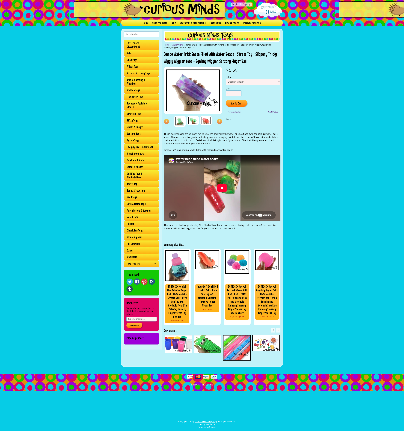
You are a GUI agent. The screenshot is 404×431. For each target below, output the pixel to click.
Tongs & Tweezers (136, 190)
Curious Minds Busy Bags (206, 422)
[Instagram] (152, 281)
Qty (227, 89)
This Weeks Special (252, 23)
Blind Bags (132, 60)
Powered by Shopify (207, 427)
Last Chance (215, 23)
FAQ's (173, 23)
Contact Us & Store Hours (193, 23)
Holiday (130, 224)
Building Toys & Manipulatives (134, 175)
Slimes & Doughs (135, 127)
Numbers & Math (135, 160)
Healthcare (132, 217)
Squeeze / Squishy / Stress (137, 105)
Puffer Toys (133, 140)
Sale (129, 53)
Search (195, 384)
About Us (207, 384)
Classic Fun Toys (135, 230)
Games (130, 250)
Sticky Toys (132, 120)
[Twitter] (129, 281)
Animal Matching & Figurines (136, 81)
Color (228, 77)
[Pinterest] (144, 281)
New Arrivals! (232, 23)
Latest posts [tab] (133, 264)
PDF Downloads (134, 244)
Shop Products (159, 23)
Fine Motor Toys (135, 96)
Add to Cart (236, 103)
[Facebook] (137, 281)
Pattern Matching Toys (138, 73)
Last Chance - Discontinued (133, 44)
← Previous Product (233, 112)
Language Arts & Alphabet (140, 147)
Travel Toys (133, 184)
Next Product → (274, 112)
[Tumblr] (129, 289)
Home (146, 23)
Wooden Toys (133, 90)
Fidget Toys (132, 66)
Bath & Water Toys (136, 204)
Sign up (246, 4)
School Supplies (134, 237)
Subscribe (134, 325)
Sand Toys (132, 197)
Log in (235, 4)
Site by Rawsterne (207, 424)
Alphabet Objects (135, 153)
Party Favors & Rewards (139, 210)
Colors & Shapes (135, 167)
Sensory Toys (134, 133)
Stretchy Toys (134, 114)
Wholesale (132, 257)
